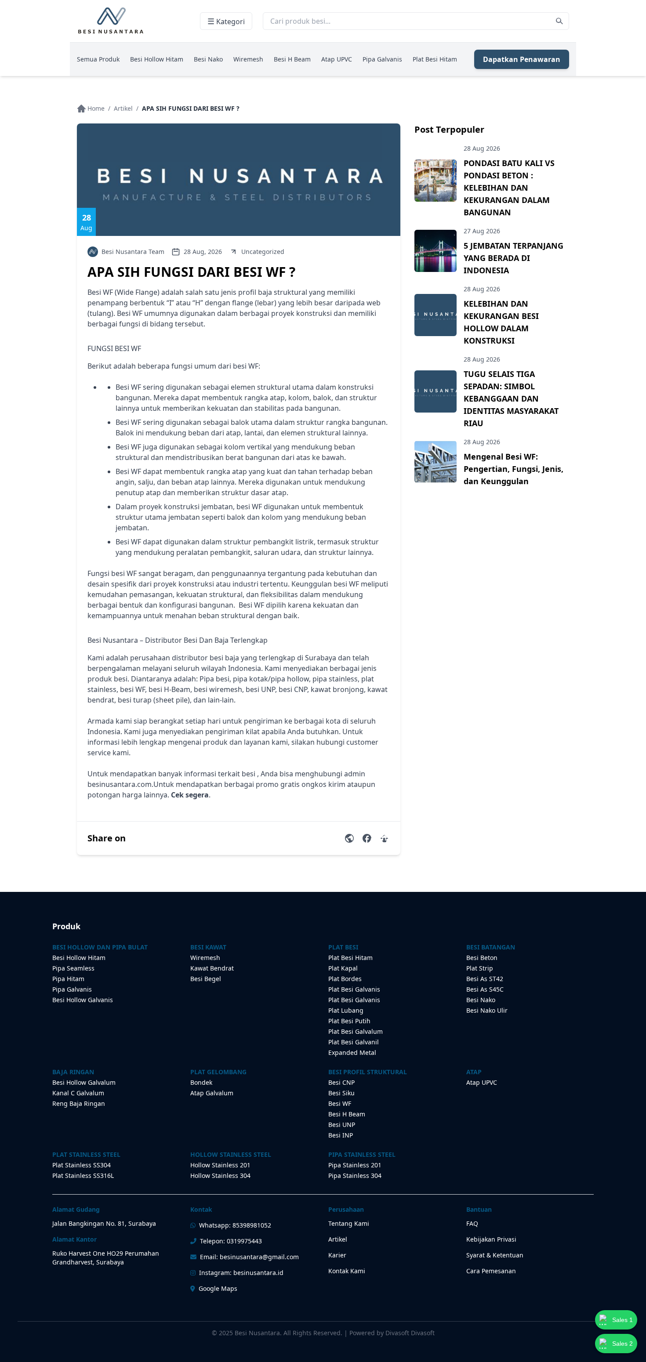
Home (96, 108)
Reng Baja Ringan (78, 1103)
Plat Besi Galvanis (354, 989)
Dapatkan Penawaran (521, 59)
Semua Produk (98, 59)
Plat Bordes (345, 978)
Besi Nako (208, 59)
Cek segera (190, 795)
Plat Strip (479, 968)
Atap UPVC (336, 59)
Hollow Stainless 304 (220, 1175)
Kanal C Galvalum (78, 1093)
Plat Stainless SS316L (83, 1175)
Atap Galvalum (211, 1093)
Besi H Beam (292, 59)
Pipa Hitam (68, 978)
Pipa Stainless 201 (354, 1165)
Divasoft (423, 1333)
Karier (337, 1255)
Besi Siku (341, 1093)
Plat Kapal (343, 968)
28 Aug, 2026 (203, 251)
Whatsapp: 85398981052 (235, 1225)
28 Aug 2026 (482, 148)
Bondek (201, 1082)
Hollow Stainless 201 (220, 1165)
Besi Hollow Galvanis (82, 1000)
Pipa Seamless (73, 968)
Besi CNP (341, 1082)
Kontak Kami (346, 1271)
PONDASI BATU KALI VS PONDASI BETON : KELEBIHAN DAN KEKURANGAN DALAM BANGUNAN (509, 187)
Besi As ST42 (484, 978)
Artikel (123, 108)
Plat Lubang (345, 1010)
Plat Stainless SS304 (81, 1165)
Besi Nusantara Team (133, 251)
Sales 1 (622, 1319)
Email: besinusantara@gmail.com (249, 1257)
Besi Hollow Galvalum (84, 1082)
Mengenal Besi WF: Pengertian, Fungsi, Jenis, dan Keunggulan (513, 468)
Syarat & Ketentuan (494, 1255)
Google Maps (218, 1288)
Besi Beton (481, 957)
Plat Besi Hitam (435, 59)
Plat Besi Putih (349, 1021)
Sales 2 (622, 1343)
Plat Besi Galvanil (353, 1042)
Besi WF (339, 1103)
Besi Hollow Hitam (156, 59)
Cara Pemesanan (491, 1271)
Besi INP (340, 1135)
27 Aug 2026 (482, 231)
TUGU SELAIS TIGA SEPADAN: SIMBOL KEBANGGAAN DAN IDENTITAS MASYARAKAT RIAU (511, 398)
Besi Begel (205, 978)
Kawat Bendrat (212, 968)
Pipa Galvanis (382, 59)
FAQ (472, 1223)
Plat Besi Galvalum (355, 1031)
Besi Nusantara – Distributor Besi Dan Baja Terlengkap (177, 640)
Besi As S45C (485, 989)
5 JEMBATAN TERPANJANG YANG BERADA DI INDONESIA (513, 257)
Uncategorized (262, 251)
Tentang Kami (348, 1223)
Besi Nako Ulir (487, 1010)
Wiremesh (248, 59)
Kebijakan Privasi (491, 1239)
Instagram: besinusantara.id (241, 1272)
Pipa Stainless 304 (354, 1175)
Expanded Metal (352, 1052)
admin (354, 774)
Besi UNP (341, 1124)
